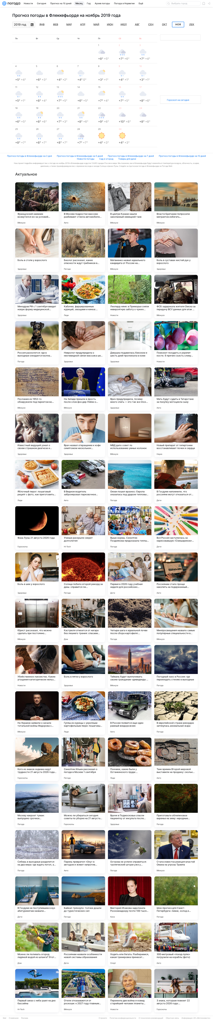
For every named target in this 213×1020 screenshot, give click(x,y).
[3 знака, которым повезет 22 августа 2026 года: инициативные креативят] (176, 990)
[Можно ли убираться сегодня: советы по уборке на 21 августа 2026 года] (83, 805)
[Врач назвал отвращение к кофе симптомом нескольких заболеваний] (83, 435)
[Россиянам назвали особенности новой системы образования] (83, 944)
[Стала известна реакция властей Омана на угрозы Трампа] (176, 852)
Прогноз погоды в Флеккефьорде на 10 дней (182, 156)
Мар (69, 24)
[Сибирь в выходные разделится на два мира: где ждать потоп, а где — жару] (37, 852)
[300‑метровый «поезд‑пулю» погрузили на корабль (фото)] (176, 944)
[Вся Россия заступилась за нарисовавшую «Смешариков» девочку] (176, 528)
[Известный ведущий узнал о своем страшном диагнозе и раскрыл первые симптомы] (37, 435)
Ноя (178, 24)
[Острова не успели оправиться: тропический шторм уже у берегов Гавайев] (129, 852)
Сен (150, 24)
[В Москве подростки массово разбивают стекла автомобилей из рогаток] (83, 204)
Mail (4, 1018)
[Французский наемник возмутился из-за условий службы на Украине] (37, 204)
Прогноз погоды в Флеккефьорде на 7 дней (131, 156)
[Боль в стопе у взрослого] (37, 250)
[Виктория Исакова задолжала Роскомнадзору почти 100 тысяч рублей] (129, 898)
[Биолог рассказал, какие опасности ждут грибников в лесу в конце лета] (83, 250)
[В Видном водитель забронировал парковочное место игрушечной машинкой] (83, 481)
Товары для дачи (127, 158)
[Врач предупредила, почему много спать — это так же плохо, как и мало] (129, 389)
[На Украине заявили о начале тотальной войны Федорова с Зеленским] (37, 713)
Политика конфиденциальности (123, 1018)
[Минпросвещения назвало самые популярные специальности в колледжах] (176, 620)
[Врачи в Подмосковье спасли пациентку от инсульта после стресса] (129, 805)
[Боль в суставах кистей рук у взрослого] (176, 250)
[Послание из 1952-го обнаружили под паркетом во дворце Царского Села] (37, 389)
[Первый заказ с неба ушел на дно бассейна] (37, 990)
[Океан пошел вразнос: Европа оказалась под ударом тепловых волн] (129, 481)
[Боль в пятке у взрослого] (83, 666)
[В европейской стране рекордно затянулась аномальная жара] (176, 713)
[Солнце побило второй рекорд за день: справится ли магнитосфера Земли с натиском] (83, 574)
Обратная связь (172, 1018)
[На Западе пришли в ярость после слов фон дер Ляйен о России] (83, 389)
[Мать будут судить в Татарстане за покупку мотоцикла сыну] (176, 389)
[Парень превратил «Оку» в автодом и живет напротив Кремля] (83, 852)
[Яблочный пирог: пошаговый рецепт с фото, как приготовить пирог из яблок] (37, 481)
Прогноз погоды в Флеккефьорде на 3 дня (29, 156)
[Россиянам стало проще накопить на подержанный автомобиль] (176, 574)
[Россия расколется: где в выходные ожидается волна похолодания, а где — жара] (37, 343)
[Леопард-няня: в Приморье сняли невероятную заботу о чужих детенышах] (129, 296)
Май (96, 24)
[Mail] (4, 3)
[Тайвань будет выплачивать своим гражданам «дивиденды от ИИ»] (129, 666)
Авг (137, 24)
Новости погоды (85, 158)
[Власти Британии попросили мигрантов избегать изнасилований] (176, 204)
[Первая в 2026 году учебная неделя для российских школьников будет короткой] (129, 574)
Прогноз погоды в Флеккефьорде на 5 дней (80, 156)
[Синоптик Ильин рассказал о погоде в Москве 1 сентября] (83, 759)
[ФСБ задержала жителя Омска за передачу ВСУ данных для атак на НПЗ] (176, 296)
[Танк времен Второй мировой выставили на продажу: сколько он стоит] (176, 759)
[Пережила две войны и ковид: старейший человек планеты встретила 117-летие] (129, 990)
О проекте (103, 1018)
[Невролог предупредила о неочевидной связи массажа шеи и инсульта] (83, 343)
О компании (14, 1018)
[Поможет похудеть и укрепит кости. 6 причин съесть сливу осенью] (176, 343)
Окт (164, 24)
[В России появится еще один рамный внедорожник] (129, 713)
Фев (55, 24)
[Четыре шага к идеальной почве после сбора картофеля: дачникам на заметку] (129, 620)
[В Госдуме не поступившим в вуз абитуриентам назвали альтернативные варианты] (37, 898)
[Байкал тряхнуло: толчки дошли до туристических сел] (83, 898)
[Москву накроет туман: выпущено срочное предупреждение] (37, 805)
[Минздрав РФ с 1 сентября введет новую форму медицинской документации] (37, 296)
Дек (191, 24)
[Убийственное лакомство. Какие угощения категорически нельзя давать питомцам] (37, 666)
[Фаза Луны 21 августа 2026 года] (37, 528)
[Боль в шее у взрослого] (37, 574)
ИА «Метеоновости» (201, 1018)
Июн (110, 24)
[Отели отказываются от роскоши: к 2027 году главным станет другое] (83, 990)
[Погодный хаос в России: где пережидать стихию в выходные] (176, 666)
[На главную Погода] (13, 3)
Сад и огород (106, 158)
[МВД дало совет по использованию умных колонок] (129, 435)
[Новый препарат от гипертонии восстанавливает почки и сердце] (176, 435)
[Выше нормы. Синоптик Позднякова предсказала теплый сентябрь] (129, 528)
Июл (124, 24)
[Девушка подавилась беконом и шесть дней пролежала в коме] (129, 343)
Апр (82, 24)
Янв (41, 24)
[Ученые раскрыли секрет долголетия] (83, 528)
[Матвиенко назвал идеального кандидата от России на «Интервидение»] (129, 250)
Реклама (24, 1018)
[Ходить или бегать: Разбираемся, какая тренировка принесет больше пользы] (129, 944)
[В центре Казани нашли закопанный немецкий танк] (129, 204)
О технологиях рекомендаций (151, 1018)
